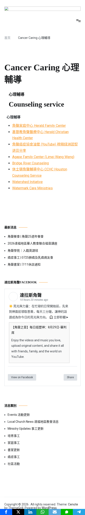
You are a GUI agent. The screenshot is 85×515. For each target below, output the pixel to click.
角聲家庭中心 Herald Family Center (39, 126)
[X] (18, 512)
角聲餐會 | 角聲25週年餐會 (26, 236)
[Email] (55, 512)
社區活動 (14, 463)
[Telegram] (79, 512)
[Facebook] (6, 512)
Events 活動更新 (19, 414)
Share (70, 377)
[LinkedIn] (30, 512)
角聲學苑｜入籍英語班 (23, 250)
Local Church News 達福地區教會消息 (33, 421)
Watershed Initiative (27, 182)
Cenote (73, 504)
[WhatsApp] (42, 512)
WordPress (49, 508)
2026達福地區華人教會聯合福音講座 (32, 243)
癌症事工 (14, 457)
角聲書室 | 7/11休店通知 (24, 264)
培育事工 (14, 435)
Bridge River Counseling (30, 163)
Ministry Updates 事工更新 (26, 428)
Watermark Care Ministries (32, 188)
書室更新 (14, 450)
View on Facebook (22, 377)
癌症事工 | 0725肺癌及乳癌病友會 (30, 257)
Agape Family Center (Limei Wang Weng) (43, 157)
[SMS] (67, 512)
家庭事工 (14, 442)
